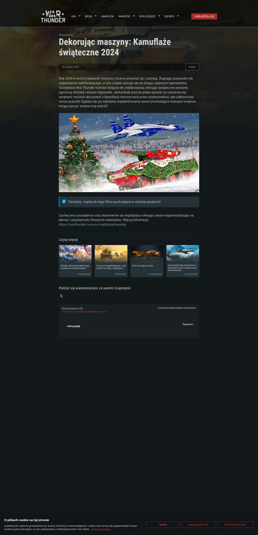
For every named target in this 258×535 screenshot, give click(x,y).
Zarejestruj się (204, 16)
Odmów (163, 524)
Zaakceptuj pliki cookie (198, 524)
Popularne (73, 326)
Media (88, 16)
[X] (61, 295)
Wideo (192, 66)
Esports (169, 16)
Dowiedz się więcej (101, 529)
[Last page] (66, 333)
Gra (73, 16)
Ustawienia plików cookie (235, 524)
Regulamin (188, 324)
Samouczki (107, 16)
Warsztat (124, 16)
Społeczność (147, 16)
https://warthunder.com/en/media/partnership (92, 224)
